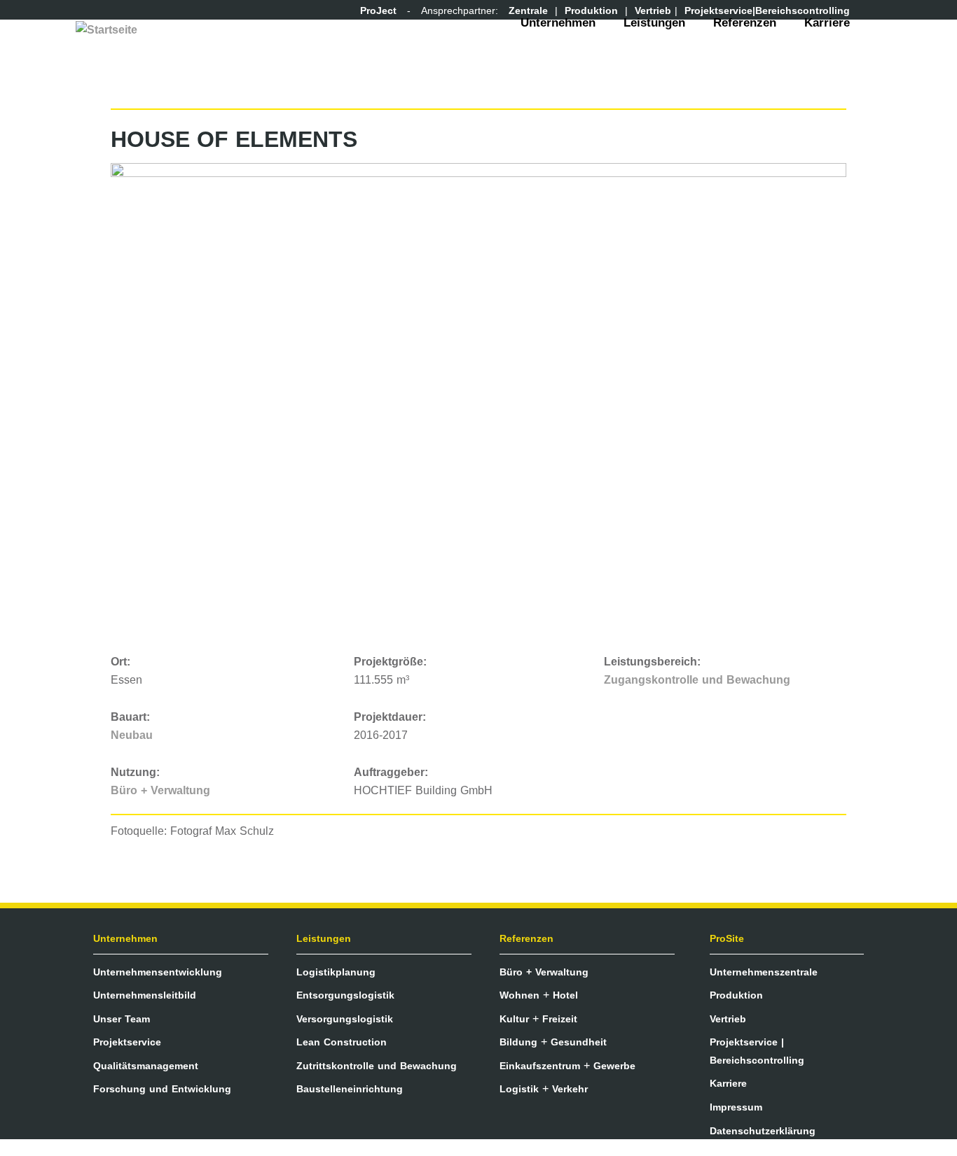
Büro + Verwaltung (160, 790)
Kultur (514, 1018)
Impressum (736, 1107)
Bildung (518, 1042)
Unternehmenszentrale (764, 972)
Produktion (736, 995)
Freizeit (559, 1018)
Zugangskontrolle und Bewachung (697, 680)
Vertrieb (728, 1018)
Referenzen (744, 22)
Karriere (827, 22)
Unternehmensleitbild (144, 995)
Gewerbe (614, 1065)
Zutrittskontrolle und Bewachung (376, 1065)
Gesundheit (579, 1042)
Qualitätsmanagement (145, 1065)
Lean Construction (341, 1042)
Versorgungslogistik (344, 1018)
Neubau (132, 735)
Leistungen (654, 22)
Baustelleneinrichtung (349, 1088)
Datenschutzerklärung (762, 1130)
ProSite (727, 938)
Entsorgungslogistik (345, 995)
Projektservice (127, 1042)
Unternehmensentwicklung (157, 972)
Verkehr (570, 1088)
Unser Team (121, 1018)
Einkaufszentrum (540, 1065)
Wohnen (519, 995)
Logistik (519, 1088)
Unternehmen (558, 22)
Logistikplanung (336, 972)
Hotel (565, 995)
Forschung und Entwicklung (162, 1088)
